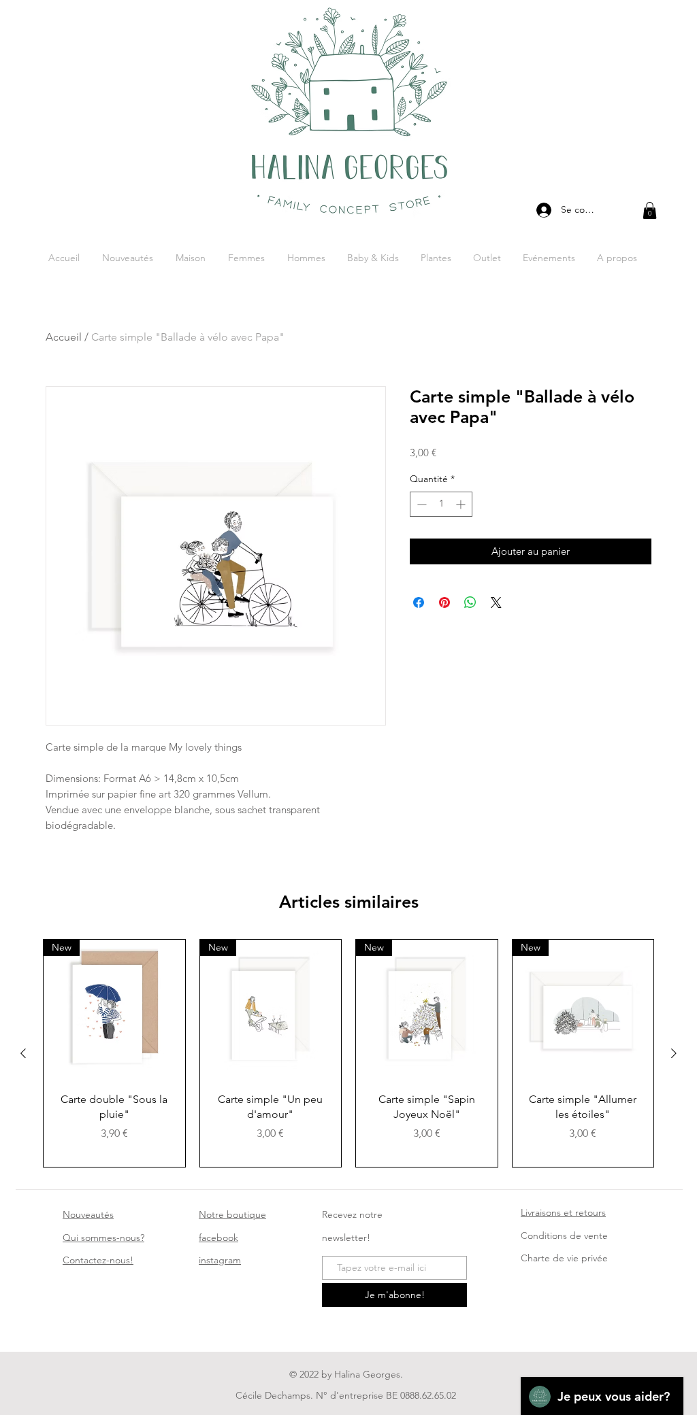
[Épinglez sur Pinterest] (444, 602)
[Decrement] (420, 504)
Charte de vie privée (564, 1258)
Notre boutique (232, 1214)
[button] (650, 210)
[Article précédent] (23, 1053)
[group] (348, 1053)
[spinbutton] (441, 504)
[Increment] (461, 504)
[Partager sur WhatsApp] (470, 602)
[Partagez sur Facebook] (418, 602)
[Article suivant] (674, 1053)
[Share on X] (496, 602)
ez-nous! (98, 1260)
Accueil (64, 336)
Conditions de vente (564, 1235)
